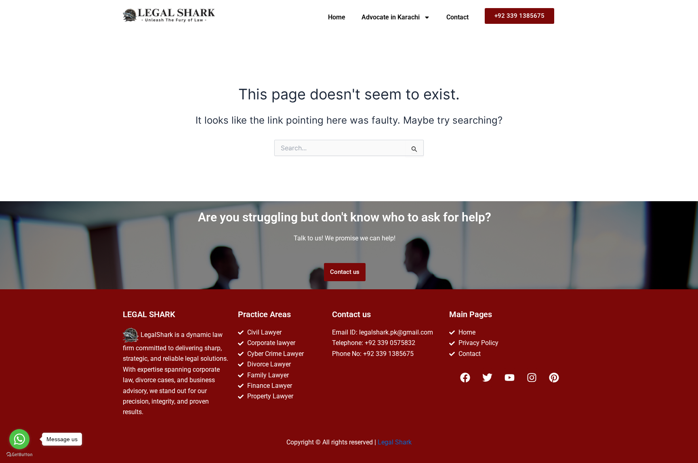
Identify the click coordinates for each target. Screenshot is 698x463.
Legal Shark (395, 442)
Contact (457, 17)
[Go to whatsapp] (19, 439)
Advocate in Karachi (391, 17)
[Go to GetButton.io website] (19, 454)
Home (336, 17)
